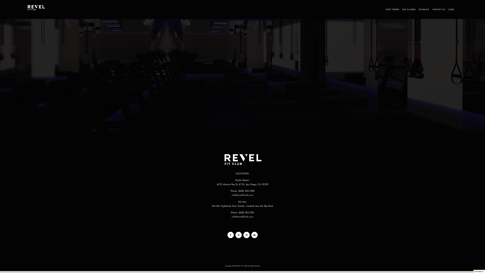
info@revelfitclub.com (242, 195)
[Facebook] (230, 235)
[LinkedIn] (254, 235)
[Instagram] (246, 235)
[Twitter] (238, 235)
